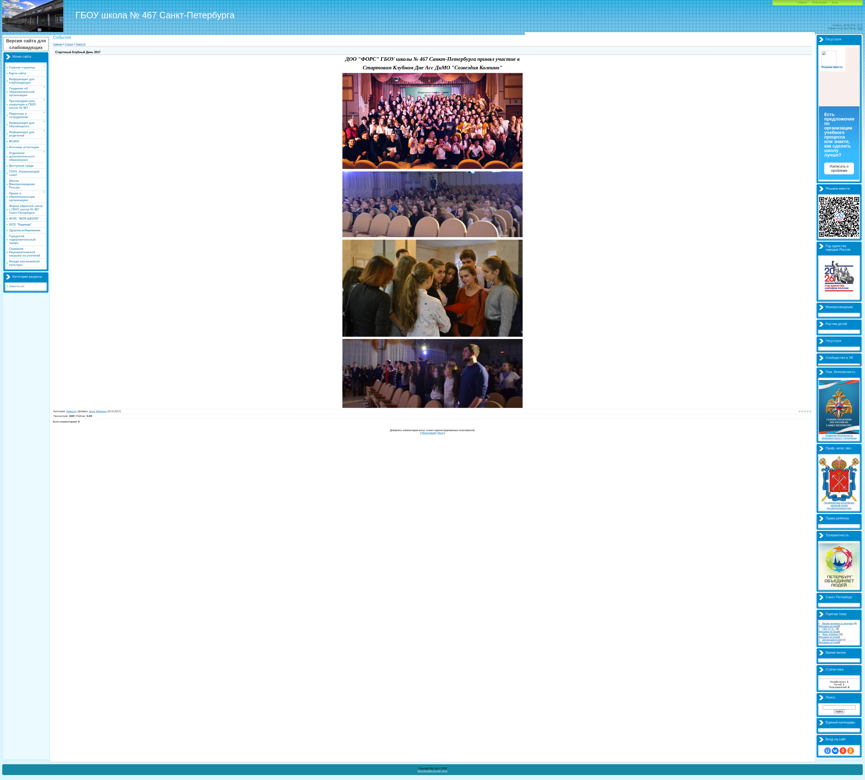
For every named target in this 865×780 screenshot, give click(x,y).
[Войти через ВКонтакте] (835, 750)
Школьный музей (832, 639)
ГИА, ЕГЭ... (828, 629)
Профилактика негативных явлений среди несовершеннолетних (839, 505)
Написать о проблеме (839, 168)
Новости (14, 286)
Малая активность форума (837, 623)
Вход (835, 2)
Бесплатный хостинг (429, 771)
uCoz (445, 771)
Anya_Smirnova (97, 411)
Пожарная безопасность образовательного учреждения (839, 436)
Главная (802, 2)
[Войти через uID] (827, 750)
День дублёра (830, 634)
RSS (860, 28)
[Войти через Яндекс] (843, 750)
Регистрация (819, 2)
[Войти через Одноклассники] (850, 750)
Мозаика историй (829, 626)
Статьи (69, 44)
